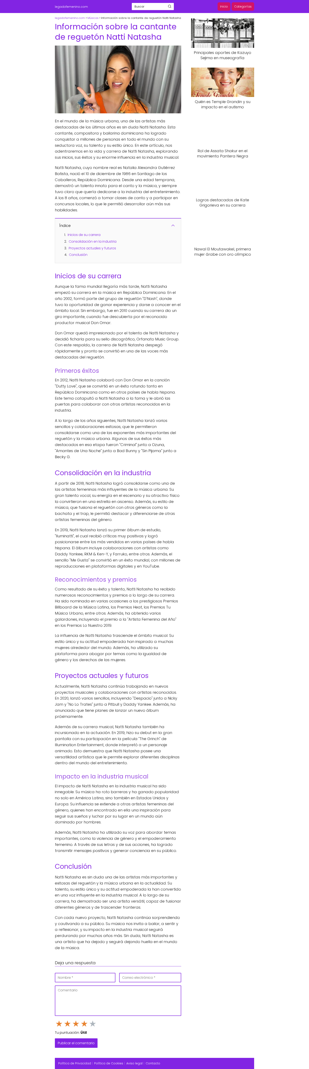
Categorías (243, 6)
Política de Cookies (108, 1063)
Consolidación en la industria (92, 241)
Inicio (224, 6)
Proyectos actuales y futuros (92, 248)
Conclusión (78, 254)
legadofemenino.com (71, 7)
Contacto (153, 1063)
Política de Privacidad (74, 1063)
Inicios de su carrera (84, 234)
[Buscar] (169, 6)
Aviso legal (134, 1063)
